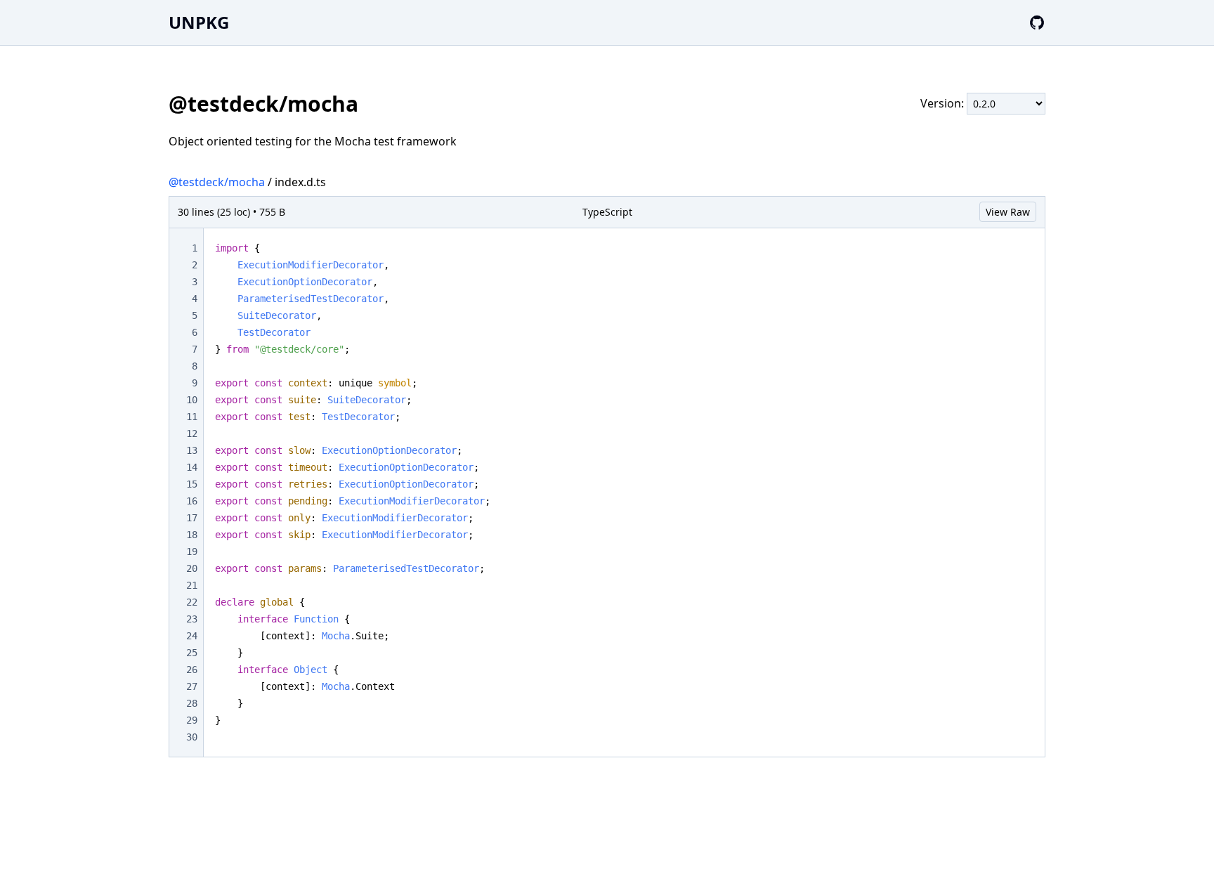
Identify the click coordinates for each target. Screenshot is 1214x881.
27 (191, 686)
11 (191, 416)
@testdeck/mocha (217, 182)
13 (191, 450)
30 (191, 737)
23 (191, 619)
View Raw (1008, 211)
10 (191, 399)
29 (191, 720)
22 (191, 602)
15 (191, 484)
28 (191, 703)
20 (191, 568)
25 (191, 652)
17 (191, 517)
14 (191, 467)
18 (191, 534)
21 (191, 585)
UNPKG (199, 22)
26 (191, 669)
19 (191, 551)
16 (191, 501)
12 (191, 433)
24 (191, 635)
